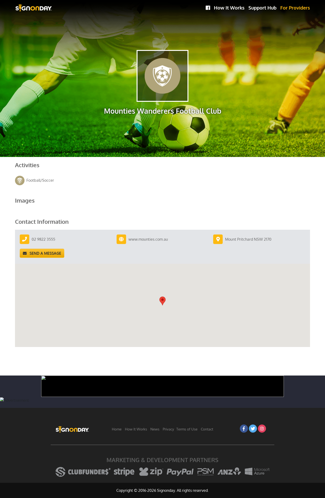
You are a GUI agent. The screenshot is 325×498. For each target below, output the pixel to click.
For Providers (295, 8)
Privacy (168, 429)
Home (117, 429)
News (154, 429)
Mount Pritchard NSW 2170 (248, 239)
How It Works (229, 8)
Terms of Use (186, 429)
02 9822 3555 (43, 239)
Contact (207, 429)
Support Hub (262, 8)
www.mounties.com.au (148, 239)
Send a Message (44, 253)
